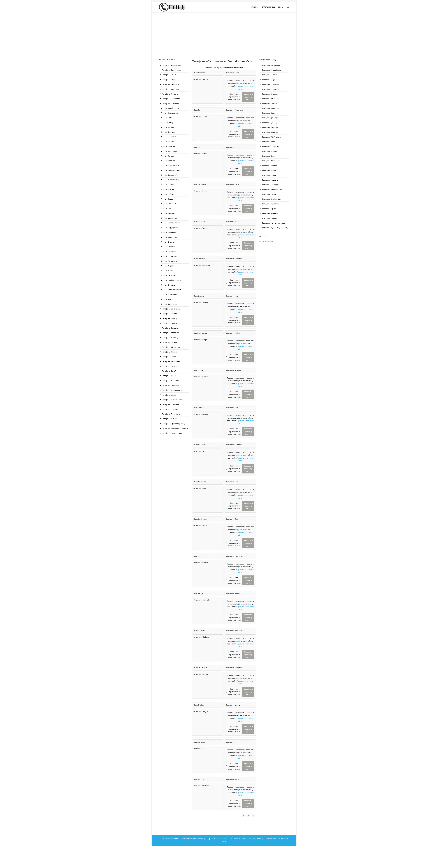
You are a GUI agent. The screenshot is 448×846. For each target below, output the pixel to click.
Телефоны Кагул (168, 79)
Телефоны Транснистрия (172, 433)
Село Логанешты (170, 204)
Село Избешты (169, 194)
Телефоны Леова (169, 357)
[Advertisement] (224, 30)
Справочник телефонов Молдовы (232, 838)
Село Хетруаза (169, 132)
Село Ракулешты (170, 261)
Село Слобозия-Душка (172, 280)
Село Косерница (170, 151)
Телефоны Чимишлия (171, 99)
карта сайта (212, 838)
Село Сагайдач (169, 275)
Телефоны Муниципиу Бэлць (174, 423)
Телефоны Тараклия (170, 409)
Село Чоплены (169, 141)
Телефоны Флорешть (170, 333)
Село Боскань (168, 127)
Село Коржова (169, 146)
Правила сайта (270, 838)
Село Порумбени (170, 256)
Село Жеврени (169, 199)
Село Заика (167, 299)
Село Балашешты (170, 113)
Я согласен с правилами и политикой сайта (234, 97)
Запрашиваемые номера (273, 7)
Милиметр (201, 838)
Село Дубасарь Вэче (171, 170)
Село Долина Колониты (172, 290)
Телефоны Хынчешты (171, 347)
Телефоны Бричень (170, 75)
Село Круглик (168, 156)
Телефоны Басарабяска (171, 70)
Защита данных (255, 838)
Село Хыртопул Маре (171, 175)
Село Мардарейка (170, 227)
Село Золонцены (170, 304)
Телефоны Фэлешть (170, 328)
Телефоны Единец (169, 323)
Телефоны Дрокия (169, 314)
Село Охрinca (168, 242)
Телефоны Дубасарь (170, 318)
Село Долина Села (170, 294)
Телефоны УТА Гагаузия (171, 337)
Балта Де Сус (168, 122)
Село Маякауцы (169, 232)
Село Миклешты (170, 237)
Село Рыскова (168, 270)
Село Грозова (168, 184)
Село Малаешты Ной (171, 223)
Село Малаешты (170, 218)
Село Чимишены (170, 137)
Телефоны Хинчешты (270, 146)
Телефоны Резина (169, 376)
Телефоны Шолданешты (172, 390)
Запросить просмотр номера (248, 97)
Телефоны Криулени (170, 103)
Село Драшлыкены (171, 165)
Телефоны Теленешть (171, 414)
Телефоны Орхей (169, 371)
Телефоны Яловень (170, 352)
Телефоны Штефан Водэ (172, 400)
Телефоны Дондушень (171, 309)
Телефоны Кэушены (170, 94)
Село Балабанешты (171, 108)
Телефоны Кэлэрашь (170, 84)
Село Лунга (167, 208)
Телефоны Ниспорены (171, 361)
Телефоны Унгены (169, 419)
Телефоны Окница (169, 366)
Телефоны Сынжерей (170, 385)
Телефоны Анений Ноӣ (171, 65)
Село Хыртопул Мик (171, 180)
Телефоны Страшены (170, 404)
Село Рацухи (168, 266)
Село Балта (167, 118)
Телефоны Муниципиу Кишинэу (175, 428)
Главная (255, 7)
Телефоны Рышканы (170, 380)
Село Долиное (169, 161)
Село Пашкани (169, 247)
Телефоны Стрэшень (270, 204)
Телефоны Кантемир (170, 89)
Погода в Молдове (266, 241)
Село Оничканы (169, 251)
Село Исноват (169, 189)
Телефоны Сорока (169, 395)
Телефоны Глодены (170, 342)
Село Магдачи (169, 213)
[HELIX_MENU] (288, 7)
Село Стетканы (169, 285)
